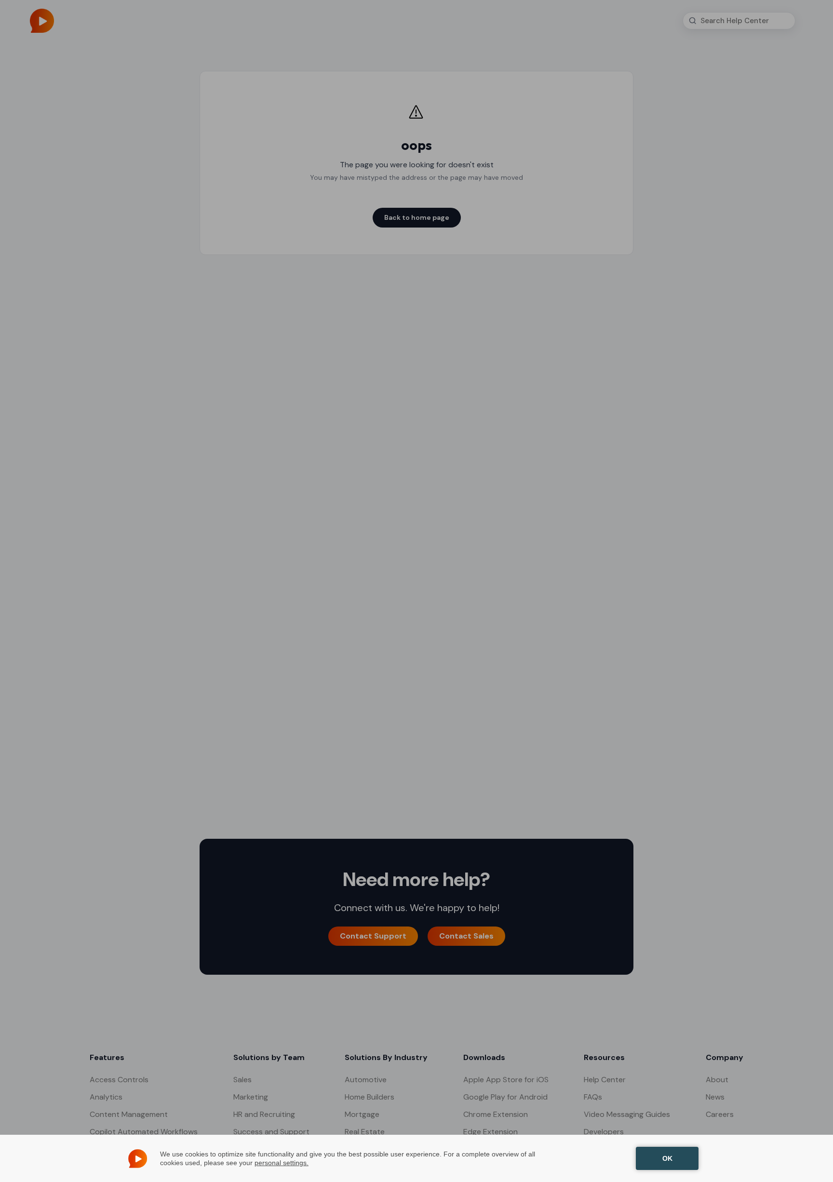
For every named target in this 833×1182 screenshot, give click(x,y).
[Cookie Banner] (416, 1158)
